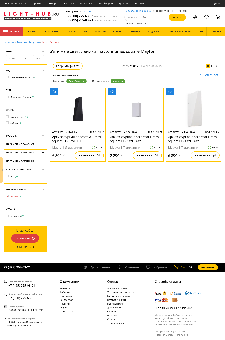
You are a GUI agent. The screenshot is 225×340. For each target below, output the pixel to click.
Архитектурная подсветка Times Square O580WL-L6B (76, 139)
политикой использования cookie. (175, 324)
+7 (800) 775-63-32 (91, 16)
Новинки (65, 303)
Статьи (111, 319)
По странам (66, 296)
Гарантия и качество (118, 296)
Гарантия (37, 3)
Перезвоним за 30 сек (137, 10)
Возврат (54, 3)
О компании (69, 281)
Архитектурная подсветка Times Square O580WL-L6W (192, 139)
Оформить (207, 267)
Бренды (123, 3)
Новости (112, 315)
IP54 (14, 176)
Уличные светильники (23, 77)
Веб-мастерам (115, 303)
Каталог (14, 31)
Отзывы (69, 3)
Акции (63, 307)
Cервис (112, 281)
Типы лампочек (115, 323)
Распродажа (66, 299)
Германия (17, 216)
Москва (86, 11)
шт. (184, 267)
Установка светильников (120, 292)
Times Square (75, 81)
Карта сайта (66, 311)
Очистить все (209, 75)
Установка (85, 3)
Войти (217, 3)
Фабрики (65, 292)
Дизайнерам (105, 3)
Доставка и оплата (15, 3)
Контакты (139, 3)
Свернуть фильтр (68, 66)
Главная (9, 42)
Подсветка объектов (22, 97)
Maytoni (34, 42)
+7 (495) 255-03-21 (91, 20)
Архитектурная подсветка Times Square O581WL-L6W (134, 139)
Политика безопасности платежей (173, 307)
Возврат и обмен (116, 299)
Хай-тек (15, 122)
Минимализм (19, 116)
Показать (22, 238)
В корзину (87, 155)
